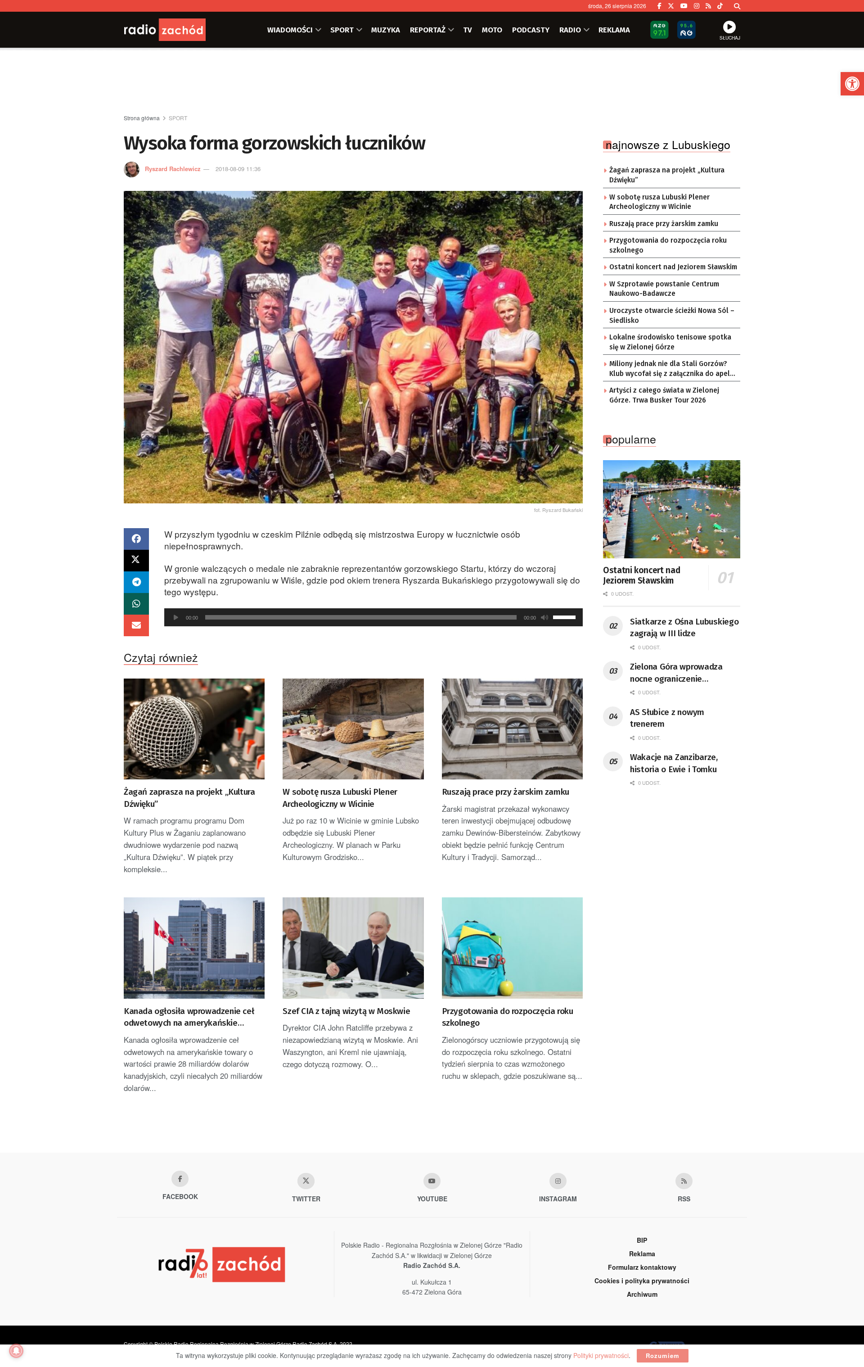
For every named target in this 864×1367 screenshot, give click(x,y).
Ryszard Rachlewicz (173, 168)
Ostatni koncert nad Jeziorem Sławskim (673, 267)
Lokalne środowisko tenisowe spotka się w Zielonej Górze (670, 342)
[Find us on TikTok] (720, 6)
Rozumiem (663, 1355)
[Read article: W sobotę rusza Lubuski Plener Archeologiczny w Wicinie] (353, 729)
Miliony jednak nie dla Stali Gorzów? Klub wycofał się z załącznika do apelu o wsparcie (671, 369)
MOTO (492, 29)
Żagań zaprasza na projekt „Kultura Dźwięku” (189, 798)
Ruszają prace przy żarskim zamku (505, 792)
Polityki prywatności (601, 1355)
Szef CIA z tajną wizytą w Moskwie (346, 1011)
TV (467, 29)
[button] (852, 83)
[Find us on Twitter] (671, 6)
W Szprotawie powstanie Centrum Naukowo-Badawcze (664, 289)
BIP (642, 1240)
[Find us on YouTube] (684, 6)
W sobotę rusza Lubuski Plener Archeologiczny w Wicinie (340, 798)
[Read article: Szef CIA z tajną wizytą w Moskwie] (353, 947)
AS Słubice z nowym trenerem (667, 718)
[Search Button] (737, 6)
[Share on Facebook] (136, 539)
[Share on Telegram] (136, 582)
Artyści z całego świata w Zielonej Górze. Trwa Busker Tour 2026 (664, 395)
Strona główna (142, 118)
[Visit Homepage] (178, 29)
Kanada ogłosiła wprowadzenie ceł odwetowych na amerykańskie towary (189, 1017)
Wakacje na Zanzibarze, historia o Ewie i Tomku (674, 763)
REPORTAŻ (428, 29)
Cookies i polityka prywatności (641, 1280)
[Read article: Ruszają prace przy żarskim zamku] (512, 729)
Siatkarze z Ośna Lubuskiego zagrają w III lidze (684, 627)
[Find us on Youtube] (432, 1181)
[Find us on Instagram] (696, 6)
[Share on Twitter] (136, 560)
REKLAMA (614, 29)
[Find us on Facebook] (659, 6)
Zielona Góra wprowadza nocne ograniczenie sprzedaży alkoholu (676, 673)
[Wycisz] (544, 617)
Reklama (642, 1253)
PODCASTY (530, 29)
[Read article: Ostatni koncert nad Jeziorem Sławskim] (671, 509)
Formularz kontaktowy (642, 1267)
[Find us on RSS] (708, 6)
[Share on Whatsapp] (136, 604)
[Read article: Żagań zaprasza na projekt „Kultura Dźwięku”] (194, 729)
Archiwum (642, 1294)
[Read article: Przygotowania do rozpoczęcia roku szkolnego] (512, 947)
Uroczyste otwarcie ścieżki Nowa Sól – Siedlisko (671, 316)
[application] (373, 617)
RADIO (570, 29)
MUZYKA (385, 29)
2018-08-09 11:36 (238, 168)
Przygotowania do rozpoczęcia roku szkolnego (507, 1017)
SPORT (342, 29)
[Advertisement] (432, 81)
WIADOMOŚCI (290, 29)
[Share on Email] (136, 625)
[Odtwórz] (175, 617)
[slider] (565, 616)
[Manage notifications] (16, 1351)
